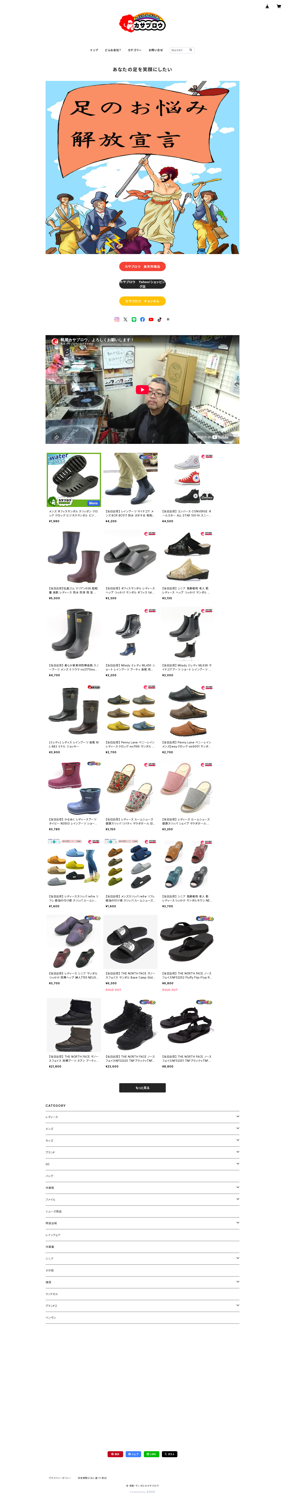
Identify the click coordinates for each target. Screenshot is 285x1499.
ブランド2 (51, 1305)
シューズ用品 (54, 1211)
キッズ (49, 1140)
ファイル (50, 1199)
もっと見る (142, 1088)
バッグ (49, 1176)
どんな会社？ (113, 50)
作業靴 (50, 1187)
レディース (52, 1117)
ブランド (50, 1152)
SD (48, 1164)
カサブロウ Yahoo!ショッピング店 (142, 284)
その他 (50, 1270)
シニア (50, 1258)
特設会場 (51, 1223)
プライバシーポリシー (60, 1478)
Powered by (138, 1491)
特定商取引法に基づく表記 (92, 1478)
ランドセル (52, 1294)
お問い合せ (156, 50)
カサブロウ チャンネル (142, 301)
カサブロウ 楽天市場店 (142, 267)
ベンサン (51, 1317)
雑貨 (48, 1282)
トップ (94, 50)
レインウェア (53, 1235)
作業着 (50, 1246)
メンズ (49, 1128)
